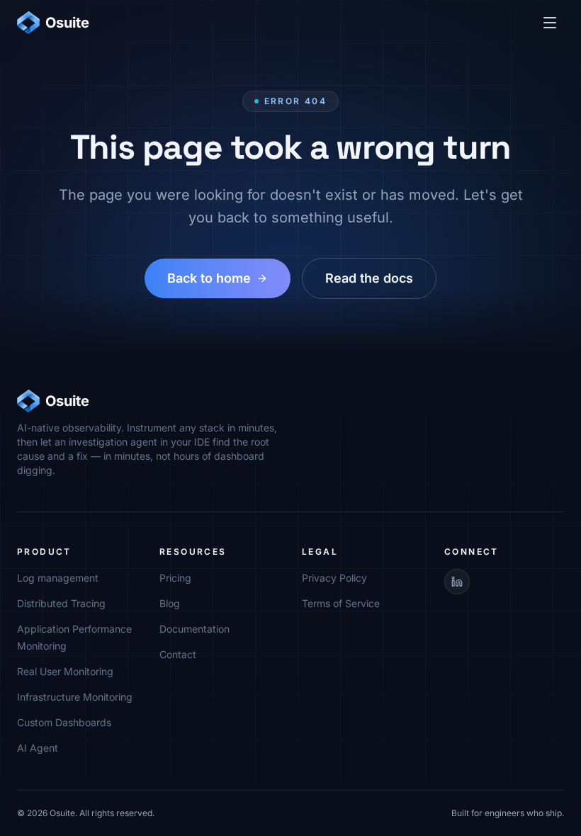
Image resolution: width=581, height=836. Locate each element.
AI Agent (37, 748)
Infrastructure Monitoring (74, 697)
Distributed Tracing (61, 603)
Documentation (194, 629)
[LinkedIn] (457, 581)
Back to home (209, 278)
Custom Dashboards (64, 722)
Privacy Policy (334, 578)
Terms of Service (341, 603)
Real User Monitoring (65, 671)
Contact (177, 654)
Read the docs (369, 278)
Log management (57, 578)
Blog (169, 603)
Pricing (175, 578)
